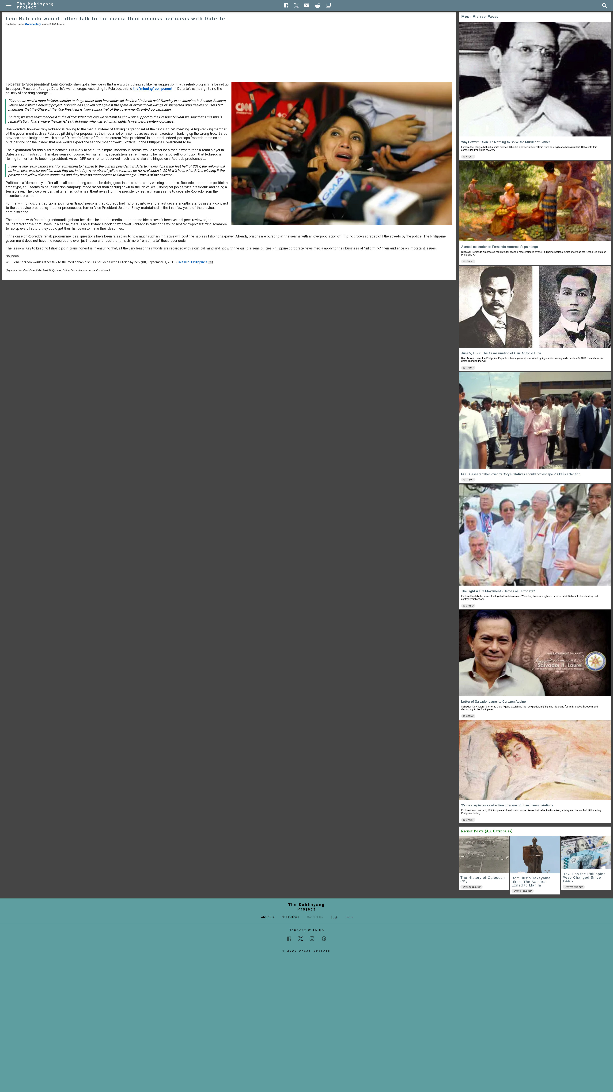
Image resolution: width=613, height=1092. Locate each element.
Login (335, 917)
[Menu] (8, 5)
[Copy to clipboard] (318, 6)
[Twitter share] (296, 5)
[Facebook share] (286, 5)
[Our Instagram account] (312, 938)
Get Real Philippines (192, 262)
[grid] (535, 866)
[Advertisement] (229, 54)
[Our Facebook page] (289, 938)
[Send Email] (306, 5)
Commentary (33, 24)
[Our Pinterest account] (324, 938)
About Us (267, 917)
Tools (349, 917)
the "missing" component (152, 89)
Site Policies (290, 917)
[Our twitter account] (300, 938)
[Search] (604, 5)
